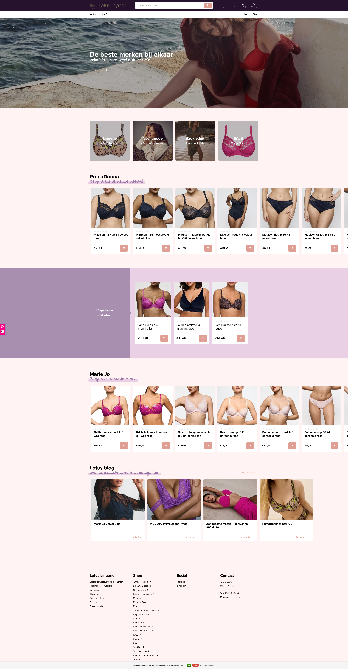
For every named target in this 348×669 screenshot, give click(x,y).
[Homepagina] (109, 5)
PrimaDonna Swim (141, 626)
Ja (189, 665)
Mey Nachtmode (141, 614)
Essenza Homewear (142, 594)
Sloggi (136, 639)
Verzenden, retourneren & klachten (106, 581)
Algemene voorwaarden (101, 586)
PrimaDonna (139, 622)
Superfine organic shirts (144, 610)
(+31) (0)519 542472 (231, 593)
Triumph (137, 659)
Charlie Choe (139, 590)
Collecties (94, 590)
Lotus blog (242, 14)
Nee (195, 665)
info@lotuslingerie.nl (231, 597)
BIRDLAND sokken (142, 586)
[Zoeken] (208, 5)
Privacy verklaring (98, 606)
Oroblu (136, 618)
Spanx (136, 643)
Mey (135, 606)
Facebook (181, 581)
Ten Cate (137, 647)
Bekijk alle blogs (247, 472)
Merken (93, 14)
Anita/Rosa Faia (141, 581)
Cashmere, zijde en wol (144, 655)
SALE (104, 14)
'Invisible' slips (140, 651)
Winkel (255, 14)
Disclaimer (95, 594)
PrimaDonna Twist (141, 630)
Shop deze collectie (102, 70)
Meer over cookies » (207, 665)
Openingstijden (97, 598)
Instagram (181, 586)
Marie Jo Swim (140, 602)
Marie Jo (137, 598)
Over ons (94, 602)
